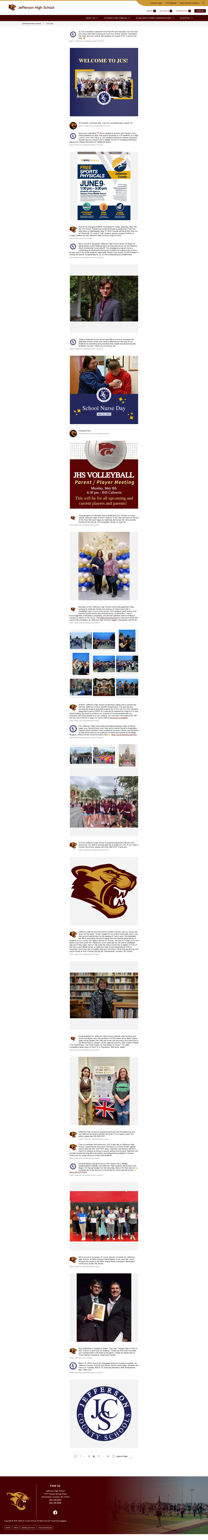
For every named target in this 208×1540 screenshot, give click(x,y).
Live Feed (49, 24)
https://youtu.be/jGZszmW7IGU (124, 735)
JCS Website (170, 3)
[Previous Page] (75, 1456)
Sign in (200, 11)
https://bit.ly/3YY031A (78, 1172)
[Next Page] (113, 1456)
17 (99, 1456)
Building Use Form (28, 1528)
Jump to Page (121, 1456)
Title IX (16, 1528)
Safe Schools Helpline (189, 3)
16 (94, 1456)
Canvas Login (156, 3)
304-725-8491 (55, 1500)
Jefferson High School (31, 24)
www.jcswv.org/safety (119, 718)
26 (108, 1456)
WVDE (8, 1528)
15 (89, 1456)
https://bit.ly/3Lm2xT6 (109, 618)
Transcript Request (45, 1528)
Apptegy (63, 1521)
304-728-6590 (55, 1503)
